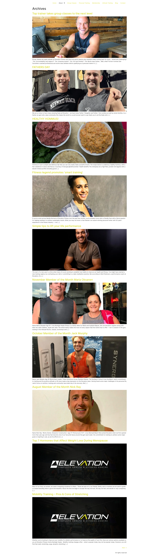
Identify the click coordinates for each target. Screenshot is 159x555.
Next (124, 548)
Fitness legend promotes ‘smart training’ (57, 172)
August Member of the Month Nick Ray (56, 386)
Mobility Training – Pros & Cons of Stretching (60, 494)
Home (54, 3)
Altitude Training (107, 3)
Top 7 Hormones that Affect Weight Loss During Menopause (70, 440)
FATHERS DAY (41, 67)
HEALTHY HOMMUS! (45, 118)
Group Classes (71, 3)
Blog (116, 3)
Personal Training (84, 3)
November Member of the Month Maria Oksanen (62, 279)
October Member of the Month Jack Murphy (60, 333)
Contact (122, 3)
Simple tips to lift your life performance (56, 226)
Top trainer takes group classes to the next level (62, 13)
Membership (96, 3)
